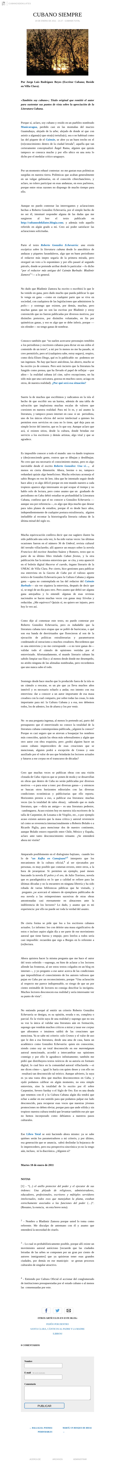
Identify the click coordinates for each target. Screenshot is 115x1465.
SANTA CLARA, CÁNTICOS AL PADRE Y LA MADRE (57, 1329)
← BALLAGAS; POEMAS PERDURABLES (40, 1430)
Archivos (57, 1459)
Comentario (30, 1384)
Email (68, 1310)
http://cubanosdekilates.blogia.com (42, 222)
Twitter (57, 1310)
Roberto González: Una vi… (71, 465)
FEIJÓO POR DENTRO (57, 1324)
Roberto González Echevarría (59, 245)
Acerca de (35, 1459)
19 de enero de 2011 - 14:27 (49, 21)
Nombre (28, 1361)
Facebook (46, 1310)
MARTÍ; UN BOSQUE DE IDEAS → (77, 1430)
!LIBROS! (57, 1333)
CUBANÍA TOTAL (72, 21)
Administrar (80, 1459)
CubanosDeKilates (20, 3)
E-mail (34, 1372)
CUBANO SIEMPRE (57, 14)
